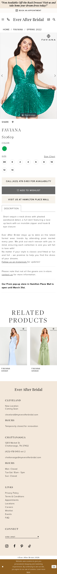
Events (8, 514)
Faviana (18, 29)
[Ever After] (28, 19)
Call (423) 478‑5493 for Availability (28, 181)
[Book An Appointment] (48, 19)
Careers (9, 506)
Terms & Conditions (14, 496)
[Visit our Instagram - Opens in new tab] (7, 546)
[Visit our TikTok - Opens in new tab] (29, 546)
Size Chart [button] (49, 156)
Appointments (12, 499)
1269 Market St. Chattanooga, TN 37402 (17, 444)
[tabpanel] (28, 76)
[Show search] (54, 19)
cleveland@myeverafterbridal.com (21, 414)
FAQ (7, 517)
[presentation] (13, 346)
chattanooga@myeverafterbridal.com (23, 457)
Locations (9, 503)
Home (6, 29)
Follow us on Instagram (14, 261)
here (28, 572)
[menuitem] (3, 19)
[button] (3, 19)
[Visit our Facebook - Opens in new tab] (14, 546)
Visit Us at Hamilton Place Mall (28, 199)
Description (11, 208)
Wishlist (9, 510)
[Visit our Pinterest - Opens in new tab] (21, 546)
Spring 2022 (34, 29)
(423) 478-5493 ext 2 (15, 451)
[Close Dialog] (3, 566)
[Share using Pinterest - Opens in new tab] (13, 122)
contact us (7, 274)
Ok (54, 566)
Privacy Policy (12, 492)
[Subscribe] (38, 536)
